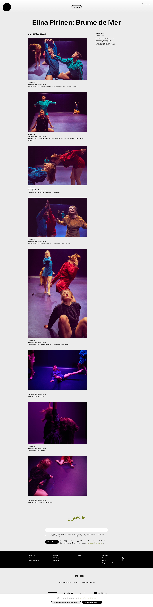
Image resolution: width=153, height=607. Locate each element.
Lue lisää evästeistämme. (88, 598)
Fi (146, 4)
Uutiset (55, 555)
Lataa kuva (31, 82)
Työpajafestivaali (107, 563)
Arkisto (80, 555)
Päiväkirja (56, 558)
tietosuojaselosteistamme (94, 543)
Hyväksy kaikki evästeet (92, 602)
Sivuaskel (105, 555)
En (149, 4)
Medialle (77, 7)
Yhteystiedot (33, 555)
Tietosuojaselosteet (64, 582)
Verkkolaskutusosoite (88, 582)
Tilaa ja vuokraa (34, 560)
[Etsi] (142, 4)
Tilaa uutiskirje (52, 542)
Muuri (104, 560)
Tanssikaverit (106, 558)
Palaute (75, 582)
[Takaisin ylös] (122, 559)
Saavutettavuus (34, 558)
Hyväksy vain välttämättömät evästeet (66, 602)
